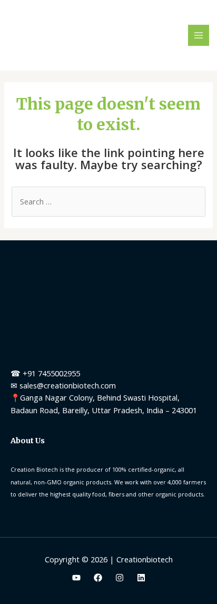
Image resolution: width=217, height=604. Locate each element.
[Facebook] (98, 577)
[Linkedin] (141, 577)
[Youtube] (76, 577)
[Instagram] (119, 577)
